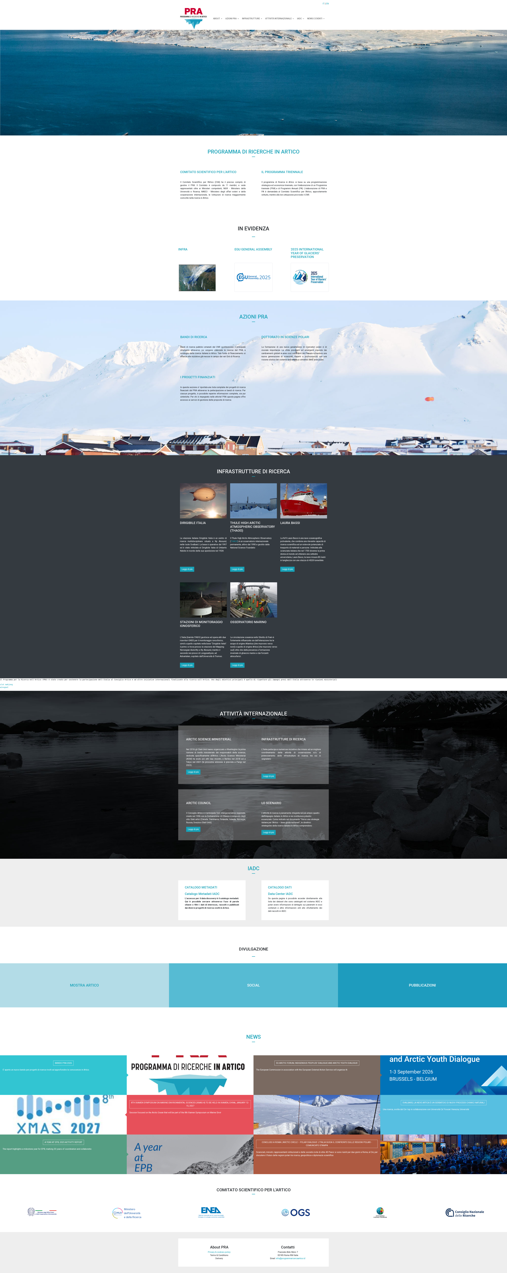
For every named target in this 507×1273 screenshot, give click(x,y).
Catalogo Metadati (201, 887)
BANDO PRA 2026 (63, 1063)
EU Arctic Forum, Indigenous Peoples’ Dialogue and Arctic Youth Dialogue (317, 1063)
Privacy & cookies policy (219, 1252)
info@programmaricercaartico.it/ (291, 1258)
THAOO (234, 541)
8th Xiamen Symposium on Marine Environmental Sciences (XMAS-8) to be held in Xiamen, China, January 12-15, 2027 (190, 1104)
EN (327, 3)
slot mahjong (6, 684)
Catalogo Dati (280, 887)
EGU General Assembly (253, 249)
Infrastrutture (251, 18)
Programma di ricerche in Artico (254, 152)
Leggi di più (187, 569)
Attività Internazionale (278, 18)
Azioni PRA (253, 317)
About (216, 18)
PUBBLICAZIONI (422, 985)
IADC (299, 18)
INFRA (182, 249)
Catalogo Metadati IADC (202, 894)
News (253, 1037)
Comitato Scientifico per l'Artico (208, 172)
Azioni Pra (231, 18)
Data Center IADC (280, 894)
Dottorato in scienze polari (285, 337)
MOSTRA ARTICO (84, 985)
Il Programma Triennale (282, 172)
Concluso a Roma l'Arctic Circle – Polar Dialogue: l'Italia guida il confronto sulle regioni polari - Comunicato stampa (317, 1144)
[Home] (194, 18)
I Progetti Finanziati (197, 377)
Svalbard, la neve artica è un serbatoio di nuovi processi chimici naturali (444, 1102)
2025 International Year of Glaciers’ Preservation (307, 253)
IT (323, 3)
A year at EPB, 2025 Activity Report (63, 1142)
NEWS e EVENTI (314, 18)
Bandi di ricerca (193, 337)
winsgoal (4, 687)
